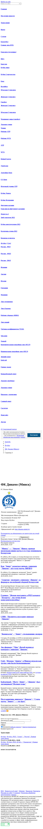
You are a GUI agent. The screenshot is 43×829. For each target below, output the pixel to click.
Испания (4, 267)
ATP (2, 145)
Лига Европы (6, 308)
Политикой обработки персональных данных (14, 436)
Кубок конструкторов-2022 (10, 224)
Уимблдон (4, 166)
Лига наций (5, 322)
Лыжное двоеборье (7, 381)
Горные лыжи (6, 367)
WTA (3, 152)
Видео (3, 29)
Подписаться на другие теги (10, 541)
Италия (3, 281)
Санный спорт (6, 401)
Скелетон (4, 408)
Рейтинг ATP (5, 131)
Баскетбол (4, 42)
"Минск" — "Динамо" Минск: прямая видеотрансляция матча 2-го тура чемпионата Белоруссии (21, 550)
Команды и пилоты (8, 238)
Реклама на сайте (6, 793)
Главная (4, 9)
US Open (4, 179)
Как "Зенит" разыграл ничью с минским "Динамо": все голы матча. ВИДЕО (19, 567)
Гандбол (4, 102)
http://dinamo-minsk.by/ (22, 529)
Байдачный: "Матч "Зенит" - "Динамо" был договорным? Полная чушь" (20, 683)
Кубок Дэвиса (6, 193)
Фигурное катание (7, 205)
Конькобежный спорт (8, 374)
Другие (3, 422)
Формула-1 (5, 214)
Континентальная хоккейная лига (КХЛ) (15, 344)
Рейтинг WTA (6, 138)
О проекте (16, 793)
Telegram (22, 791)
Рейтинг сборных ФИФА (10, 315)
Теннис (3, 128)
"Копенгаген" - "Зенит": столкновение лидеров (21, 634)
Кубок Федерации (7, 200)
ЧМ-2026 (4, 336)
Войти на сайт (6, 2)
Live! (9, 243)
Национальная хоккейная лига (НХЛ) (14, 351)
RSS (2, 791)
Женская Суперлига (8, 97)
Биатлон (4, 64)
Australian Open (6, 173)
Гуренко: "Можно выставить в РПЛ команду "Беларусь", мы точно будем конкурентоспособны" (20, 597)
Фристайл (4, 415)
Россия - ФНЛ (6, 253)
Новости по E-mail (11, 791)
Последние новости (8, 16)
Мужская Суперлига (8, 90)
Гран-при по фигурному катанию (13, 209)
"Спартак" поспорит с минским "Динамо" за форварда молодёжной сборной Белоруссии (21, 581)
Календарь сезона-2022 (9, 231)
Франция (4, 295)
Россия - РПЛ (5, 247)
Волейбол (4, 86)
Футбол (3, 243)
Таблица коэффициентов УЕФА (12, 329)
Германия (4, 288)
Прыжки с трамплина (9, 394)
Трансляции (5, 23)
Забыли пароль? (15, 727)
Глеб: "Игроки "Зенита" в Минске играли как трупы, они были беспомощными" (21, 662)
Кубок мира (5, 67)
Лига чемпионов (7, 302)
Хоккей (3, 341)
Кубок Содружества (8, 74)
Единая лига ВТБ (7, 45)
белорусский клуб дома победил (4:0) (19, 672)
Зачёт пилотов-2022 (8, 217)
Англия (3, 274)
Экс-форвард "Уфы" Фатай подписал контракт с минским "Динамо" (17, 648)
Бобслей (4, 360)
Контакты (36, 791)
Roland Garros (6, 159)
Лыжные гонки (6, 124)
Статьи (3, 36)
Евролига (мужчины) (8, 52)
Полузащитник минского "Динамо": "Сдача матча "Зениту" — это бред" (20, 700)
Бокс (2, 81)
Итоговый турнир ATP (9, 186)
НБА (2, 59)
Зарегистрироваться (29, 727)
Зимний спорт (6, 357)
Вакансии (29, 791)
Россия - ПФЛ (6, 260)
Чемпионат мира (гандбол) (10, 119)
